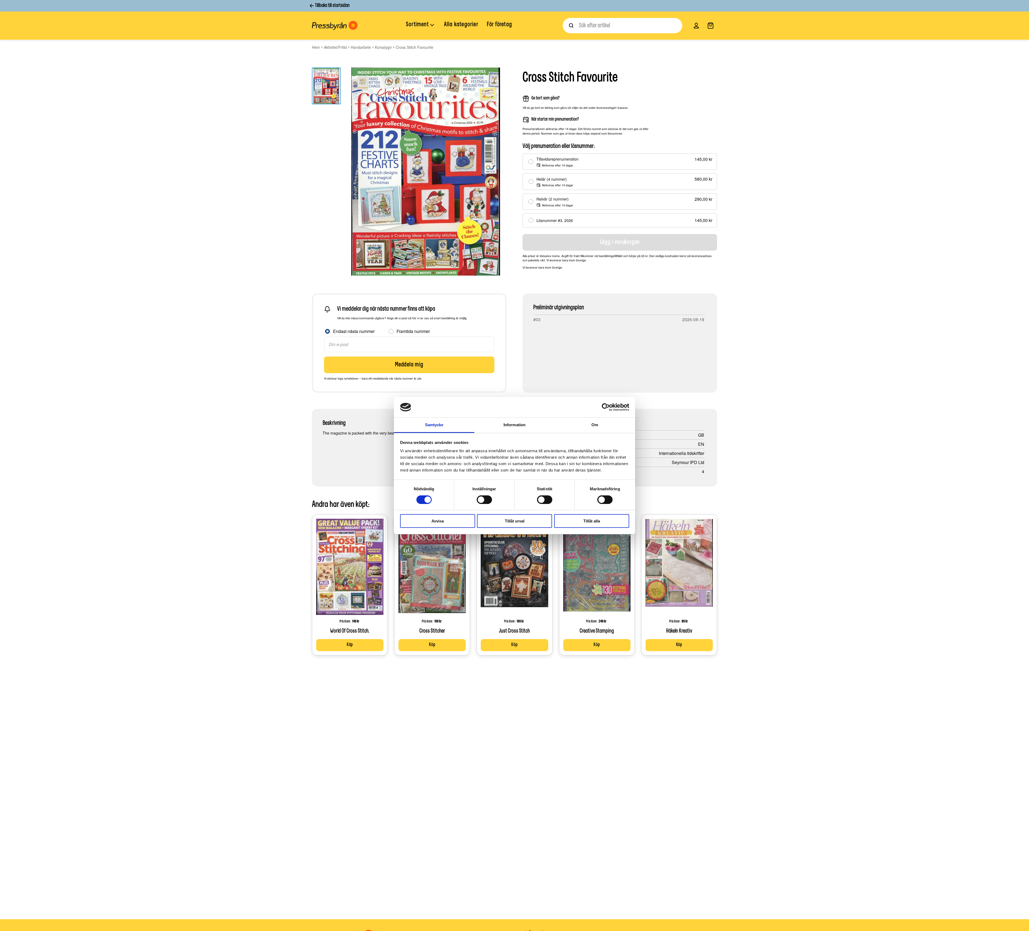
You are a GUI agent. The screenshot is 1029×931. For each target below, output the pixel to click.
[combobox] (622, 25)
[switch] (484, 499)
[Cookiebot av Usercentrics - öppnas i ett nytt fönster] (605, 407)
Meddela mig (409, 365)
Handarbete (361, 47)
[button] (420, 25)
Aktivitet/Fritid (335, 47)
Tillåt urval (514, 521)
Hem (316, 47)
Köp (350, 645)
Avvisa (437, 521)
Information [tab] (514, 424)
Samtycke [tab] (434, 424)
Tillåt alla (591, 521)
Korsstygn (383, 47)
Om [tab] (594, 424)
